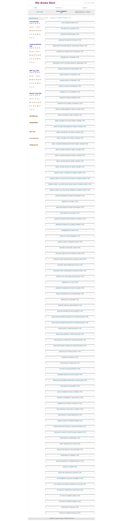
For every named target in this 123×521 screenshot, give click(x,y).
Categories (53, 17)
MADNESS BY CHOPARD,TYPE (70, 57)
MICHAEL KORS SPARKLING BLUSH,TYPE (70, 265)
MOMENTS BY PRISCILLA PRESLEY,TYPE (70, 403)
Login (61, 12)
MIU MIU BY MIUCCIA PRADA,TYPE (70, 369)
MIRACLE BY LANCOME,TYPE (70, 299)
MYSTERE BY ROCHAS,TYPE (70, 507)
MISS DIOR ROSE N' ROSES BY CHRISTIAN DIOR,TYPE (69, 346)
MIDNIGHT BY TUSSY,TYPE (70, 282)
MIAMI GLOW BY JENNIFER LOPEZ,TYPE (70, 242)
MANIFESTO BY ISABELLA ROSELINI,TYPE (70, 103)
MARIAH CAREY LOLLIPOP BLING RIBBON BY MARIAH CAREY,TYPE (70, 190)
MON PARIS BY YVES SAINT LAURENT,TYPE (70, 409)
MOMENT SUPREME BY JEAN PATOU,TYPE (70, 397)
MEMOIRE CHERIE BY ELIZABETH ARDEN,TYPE (70, 224)
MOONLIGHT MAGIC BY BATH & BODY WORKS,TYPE (70, 432)
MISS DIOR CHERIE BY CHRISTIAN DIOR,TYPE (70, 334)
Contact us (58, 7)
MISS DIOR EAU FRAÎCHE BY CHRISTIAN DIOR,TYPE (70, 340)
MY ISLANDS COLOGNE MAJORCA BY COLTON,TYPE (70, 484)
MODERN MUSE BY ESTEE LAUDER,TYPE (69, 374)
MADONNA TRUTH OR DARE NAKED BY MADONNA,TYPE (70, 63)
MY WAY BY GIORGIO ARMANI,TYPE (70, 501)
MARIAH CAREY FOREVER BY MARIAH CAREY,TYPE (69, 172)
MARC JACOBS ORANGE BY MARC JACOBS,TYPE (70, 155)
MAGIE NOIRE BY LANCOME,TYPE (70, 74)
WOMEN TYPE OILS (63, 17)
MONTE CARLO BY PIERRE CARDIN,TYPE (69, 421)
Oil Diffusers (34, 116)
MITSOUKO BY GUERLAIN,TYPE (70, 363)
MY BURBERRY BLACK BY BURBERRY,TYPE (70, 478)
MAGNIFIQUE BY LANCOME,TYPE (70, 80)
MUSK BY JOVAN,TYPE (70, 467)
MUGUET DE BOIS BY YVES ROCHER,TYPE (70, 449)
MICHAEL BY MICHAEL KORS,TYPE (70, 247)
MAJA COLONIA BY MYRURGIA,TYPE (70, 86)
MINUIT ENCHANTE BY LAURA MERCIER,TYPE (70, 294)
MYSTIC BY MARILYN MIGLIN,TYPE (69, 513)
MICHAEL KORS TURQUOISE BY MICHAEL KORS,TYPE (70, 271)
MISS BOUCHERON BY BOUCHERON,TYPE (70, 311)
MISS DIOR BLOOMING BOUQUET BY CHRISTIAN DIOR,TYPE (70, 317)
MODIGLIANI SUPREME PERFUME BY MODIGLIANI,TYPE (70, 380)
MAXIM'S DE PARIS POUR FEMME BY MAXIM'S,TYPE (70, 219)
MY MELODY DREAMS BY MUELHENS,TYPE (70, 490)
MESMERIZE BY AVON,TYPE (70, 230)
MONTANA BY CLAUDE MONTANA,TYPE (70, 415)
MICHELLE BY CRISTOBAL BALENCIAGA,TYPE (70, 276)
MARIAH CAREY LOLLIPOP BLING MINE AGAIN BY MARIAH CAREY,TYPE (69, 184)
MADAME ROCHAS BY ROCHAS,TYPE (70, 40)
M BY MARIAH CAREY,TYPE (70, 23)
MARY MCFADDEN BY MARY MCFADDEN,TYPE (70, 207)
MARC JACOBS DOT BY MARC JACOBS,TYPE (69, 132)
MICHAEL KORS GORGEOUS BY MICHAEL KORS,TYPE (70, 259)
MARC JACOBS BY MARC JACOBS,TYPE (70, 115)
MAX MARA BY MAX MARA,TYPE (70, 213)
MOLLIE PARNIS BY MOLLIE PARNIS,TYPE (69, 392)
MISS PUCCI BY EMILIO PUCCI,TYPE (70, 351)
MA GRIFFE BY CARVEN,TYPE (70, 28)
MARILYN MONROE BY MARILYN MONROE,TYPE (69, 196)
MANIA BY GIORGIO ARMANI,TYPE (70, 98)
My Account (40, 12)
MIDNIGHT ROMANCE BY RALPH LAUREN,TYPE (70, 288)
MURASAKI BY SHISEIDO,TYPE (70, 455)
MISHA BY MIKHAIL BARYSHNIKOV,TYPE (70, 305)
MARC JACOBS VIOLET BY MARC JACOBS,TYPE (70, 167)
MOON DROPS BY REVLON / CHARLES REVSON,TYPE (70, 426)
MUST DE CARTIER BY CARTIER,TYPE (69, 472)
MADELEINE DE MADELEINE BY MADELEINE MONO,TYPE (70, 46)
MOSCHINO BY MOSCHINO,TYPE (70, 438)
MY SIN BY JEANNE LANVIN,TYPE (70, 495)
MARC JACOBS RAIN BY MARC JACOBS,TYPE (70, 161)
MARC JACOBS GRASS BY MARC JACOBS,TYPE (70, 149)
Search (84, 7)
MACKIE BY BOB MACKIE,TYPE (70, 34)
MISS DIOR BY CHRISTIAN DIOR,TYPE (70, 328)
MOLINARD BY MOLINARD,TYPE (70, 386)
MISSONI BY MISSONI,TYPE (70, 357)
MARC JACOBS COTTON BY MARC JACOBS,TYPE (70, 121)
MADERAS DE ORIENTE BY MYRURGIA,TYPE (70, 51)
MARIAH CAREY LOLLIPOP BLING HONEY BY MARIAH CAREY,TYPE (70, 178)
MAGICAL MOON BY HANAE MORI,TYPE (70, 69)
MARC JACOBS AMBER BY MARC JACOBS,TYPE (70, 109)
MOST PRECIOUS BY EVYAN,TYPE (70, 444)
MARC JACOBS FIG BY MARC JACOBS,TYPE (70, 138)
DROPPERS (34, 122)
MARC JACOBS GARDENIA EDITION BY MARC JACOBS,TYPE (70, 144)
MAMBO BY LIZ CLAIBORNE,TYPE (70, 92)
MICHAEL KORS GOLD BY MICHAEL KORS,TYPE (70, 253)
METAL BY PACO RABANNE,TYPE (70, 236)
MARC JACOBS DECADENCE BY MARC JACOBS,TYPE (70, 126)
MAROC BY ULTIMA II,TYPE (70, 201)
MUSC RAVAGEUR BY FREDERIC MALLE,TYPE (70, 461)
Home (35, 7)
